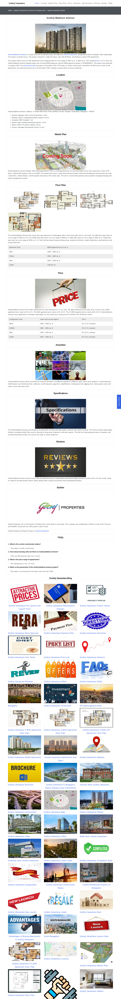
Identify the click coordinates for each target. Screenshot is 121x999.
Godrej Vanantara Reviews (20, 682)
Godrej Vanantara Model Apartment (24, 757)
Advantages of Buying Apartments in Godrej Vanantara (24, 938)
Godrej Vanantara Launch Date (94, 936)
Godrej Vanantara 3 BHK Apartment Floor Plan (60, 731)
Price (70, 3)
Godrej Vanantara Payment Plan (59, 633)
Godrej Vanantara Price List (57, 657)
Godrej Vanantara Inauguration (22, 885)
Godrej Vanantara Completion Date (96, 860)
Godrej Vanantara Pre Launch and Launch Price (24, 607)
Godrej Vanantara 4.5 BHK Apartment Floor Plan (24, 965)
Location (44, 3)
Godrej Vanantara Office (55, 836)
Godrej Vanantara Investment (57, 706)
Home (37, 3)
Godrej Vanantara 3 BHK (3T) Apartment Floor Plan (96, 731)
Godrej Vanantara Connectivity (22, 812)
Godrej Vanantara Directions (93, 633)
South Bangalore (51, 936)
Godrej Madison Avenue (17, 54)
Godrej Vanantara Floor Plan (21, 995)
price (97, 60)
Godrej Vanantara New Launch (22, 912)
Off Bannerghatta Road (90, 706)
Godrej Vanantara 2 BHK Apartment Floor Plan (24, 731)
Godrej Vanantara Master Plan (94, 966)
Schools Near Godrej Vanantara (94, 785)
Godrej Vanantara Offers (55, 682)
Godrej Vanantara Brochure (20, 785)
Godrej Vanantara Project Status (95, 606)
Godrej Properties (70, 54)
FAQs (110, 3)
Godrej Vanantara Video (19, 836)
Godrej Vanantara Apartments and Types (60, 759)
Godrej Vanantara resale (55, 912)
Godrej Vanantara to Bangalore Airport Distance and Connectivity (60, 786)
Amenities (77, 3)
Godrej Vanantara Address (92, 757)
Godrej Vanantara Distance (92, 657)
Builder (104, 3)
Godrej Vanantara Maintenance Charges (60, 607)
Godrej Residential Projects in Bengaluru (96, 886)
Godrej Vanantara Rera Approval (23, 633)
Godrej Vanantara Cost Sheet (21, 657)
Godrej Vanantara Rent (90, 912)
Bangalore (12, 706)
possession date (29, 65)
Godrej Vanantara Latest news (58, 860)
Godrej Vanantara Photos (91, 812)
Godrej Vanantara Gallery (92, 991)
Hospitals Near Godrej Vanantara (23, 860)
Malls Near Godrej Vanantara (93, 836)
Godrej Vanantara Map (54, 812)
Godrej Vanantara (42, 531)
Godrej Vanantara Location (56, 959)
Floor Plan (63, 3)
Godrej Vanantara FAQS (91, 682)
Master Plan (52, 3)
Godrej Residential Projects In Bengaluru (30, 10)
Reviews (97, 3)
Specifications (87, 3)
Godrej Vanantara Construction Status (60, 886)
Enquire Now (119, 401)
